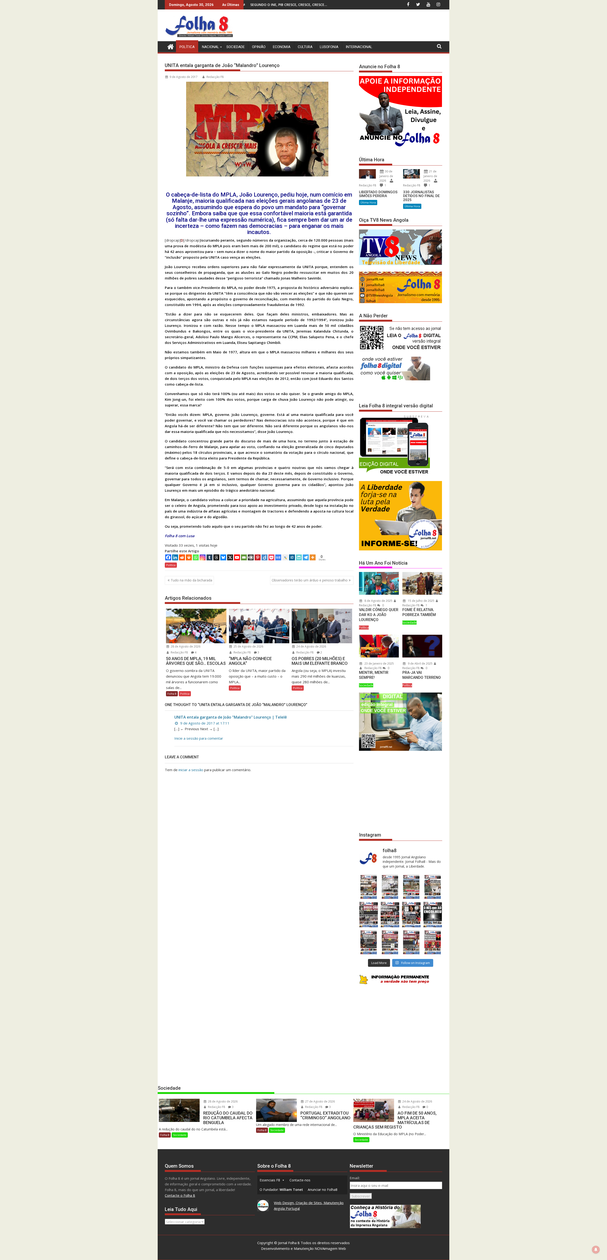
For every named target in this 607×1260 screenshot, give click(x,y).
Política (187, 47)
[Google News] (278, 557)
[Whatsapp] (196, 557)
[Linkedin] (175, 557)
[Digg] (292, 557)
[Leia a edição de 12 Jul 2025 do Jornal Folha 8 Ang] (411, 942)
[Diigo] (264, 557)
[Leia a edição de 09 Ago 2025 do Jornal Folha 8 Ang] (411, 914)
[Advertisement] (356, 26)
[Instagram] (203, 557)
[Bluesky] (223, 557)
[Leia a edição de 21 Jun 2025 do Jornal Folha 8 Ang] (432, 942)
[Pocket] (271, 557)
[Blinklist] (251, 557)
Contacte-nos (300, 1180)
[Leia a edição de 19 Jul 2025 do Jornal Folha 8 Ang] (389, 942)
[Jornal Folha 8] (169, 46)
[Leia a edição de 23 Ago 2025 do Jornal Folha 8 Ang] (368, 914)
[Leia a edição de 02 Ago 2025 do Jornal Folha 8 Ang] (432, 914)
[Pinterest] (258, 557)
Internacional (359, 47)
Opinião (259, 47)
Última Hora (368, 202)
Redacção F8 (215, 77)
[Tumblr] (209, 557)
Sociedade (235, 47)
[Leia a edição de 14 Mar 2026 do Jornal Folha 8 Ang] (411, 887)
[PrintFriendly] (299, 557)
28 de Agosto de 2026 (185, 646)
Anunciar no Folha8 (322, 1189)
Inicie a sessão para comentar (198, 738)
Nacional (210, 47)
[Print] (189, 557)
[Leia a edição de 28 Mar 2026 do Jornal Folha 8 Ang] (368, 887)
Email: (355, 1177)
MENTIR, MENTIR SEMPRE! (373, 675)
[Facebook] (168, 557)
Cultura (305, 47)
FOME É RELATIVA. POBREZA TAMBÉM (419, 612)
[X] (230, 557)
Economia (281, 47)
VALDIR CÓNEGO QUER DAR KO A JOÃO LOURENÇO (378, 615)
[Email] (244, 557)
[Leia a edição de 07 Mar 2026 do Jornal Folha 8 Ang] (432, 887)
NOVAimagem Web (330, 1248)
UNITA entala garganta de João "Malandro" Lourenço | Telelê (230, 717)
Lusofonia (329, 47)
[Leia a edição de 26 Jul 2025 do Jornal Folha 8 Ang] (368, 942)
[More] (313, 557)
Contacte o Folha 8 (180, 1195)
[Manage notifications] (596, 1249)
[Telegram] (306, 557)
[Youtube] (237, 557)
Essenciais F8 (270, 1180)
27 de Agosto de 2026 (319, 1101)
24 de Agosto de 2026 (311, 646)
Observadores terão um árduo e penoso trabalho (310, 580)
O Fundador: (281, 1189)
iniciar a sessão (191, 769)
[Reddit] (182, 557)
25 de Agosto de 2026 (248, 646)
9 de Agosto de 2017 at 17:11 (204, 723)
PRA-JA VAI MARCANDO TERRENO (421, 675)
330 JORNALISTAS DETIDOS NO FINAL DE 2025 (421, 196)
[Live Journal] (285, 557)
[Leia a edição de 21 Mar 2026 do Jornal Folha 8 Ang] (389, 887)
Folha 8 (171, 693)
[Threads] (216, 557)
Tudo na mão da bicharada (191, 580)
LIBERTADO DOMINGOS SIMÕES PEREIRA (378, 194)
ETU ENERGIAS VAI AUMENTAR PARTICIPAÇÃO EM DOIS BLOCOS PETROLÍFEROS (287, 4)
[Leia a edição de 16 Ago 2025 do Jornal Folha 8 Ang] (389, 914)
